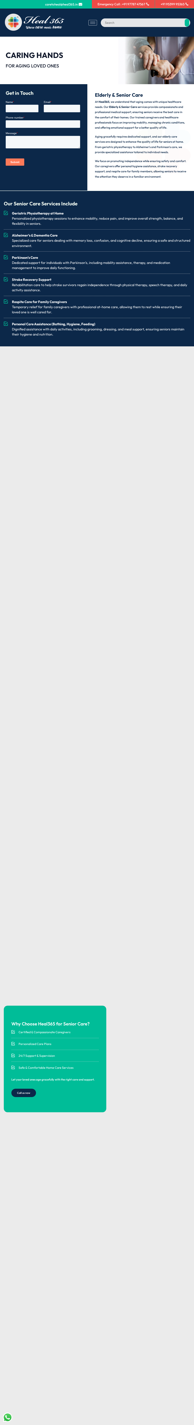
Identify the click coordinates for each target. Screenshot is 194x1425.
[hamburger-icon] (92, 22)
